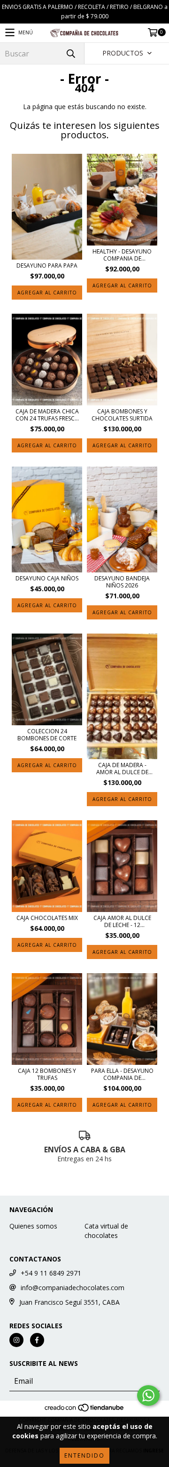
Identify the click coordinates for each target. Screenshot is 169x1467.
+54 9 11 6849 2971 (51, 1273)
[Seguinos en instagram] (16, 1340)
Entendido (84, 1455)
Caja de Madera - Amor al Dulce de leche (122, 768)
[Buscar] (70, 53)
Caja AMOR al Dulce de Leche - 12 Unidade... (122, 921)
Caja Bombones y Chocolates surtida (122, 415)
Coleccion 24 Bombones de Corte (47, 735)
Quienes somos (33, 1225)
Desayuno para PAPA (46, 265)
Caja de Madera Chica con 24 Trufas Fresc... (47, 415)
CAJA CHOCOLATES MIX (47, 917)
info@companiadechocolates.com (72, 1287)
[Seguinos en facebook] (37, 1340)
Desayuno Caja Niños (46, 578)
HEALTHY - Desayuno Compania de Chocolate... (122, 255)
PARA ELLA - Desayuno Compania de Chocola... (122, 1074)
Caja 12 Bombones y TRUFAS (47, 1074)
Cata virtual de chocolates (106, 1230)
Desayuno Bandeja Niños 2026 (122, 582)
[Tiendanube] (85, 1410)
